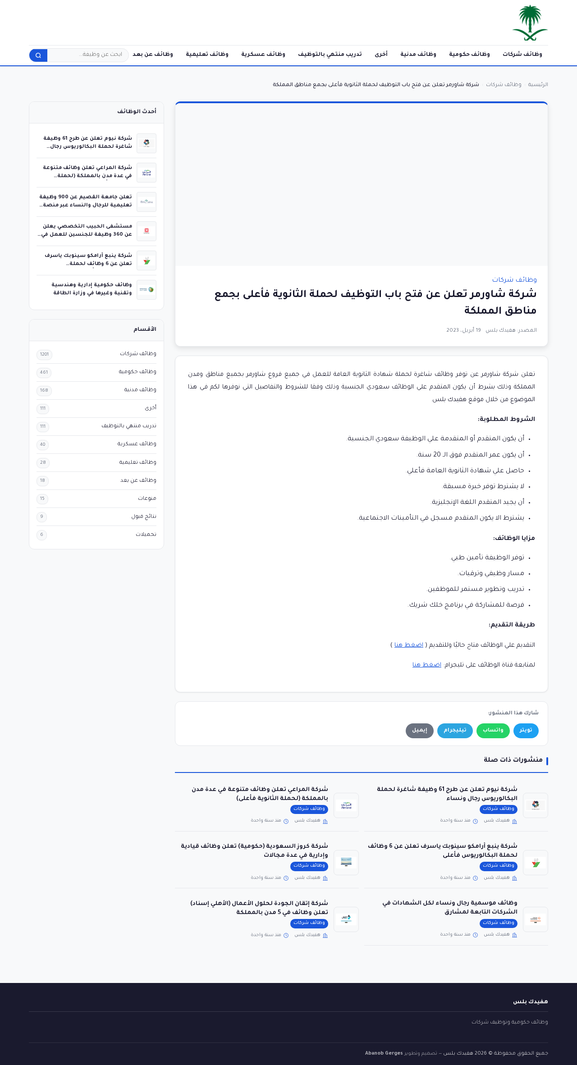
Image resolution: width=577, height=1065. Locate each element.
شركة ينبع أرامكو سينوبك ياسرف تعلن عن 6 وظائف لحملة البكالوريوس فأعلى (88, 263)
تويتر (526, 731)
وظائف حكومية (469, 55)
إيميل (419, 731)
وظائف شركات (522, 55)
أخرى (381, 55)
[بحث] (38, 55)
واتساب (493, 731)
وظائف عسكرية (263, 55)
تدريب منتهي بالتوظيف (330, 55)
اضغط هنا (408, 645)
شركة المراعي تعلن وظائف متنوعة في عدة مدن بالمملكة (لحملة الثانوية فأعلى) (87, 176)
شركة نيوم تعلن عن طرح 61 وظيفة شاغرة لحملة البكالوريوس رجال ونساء (87, 146)
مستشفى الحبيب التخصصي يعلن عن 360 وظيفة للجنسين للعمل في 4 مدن (86, 234)
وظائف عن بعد (153, 55)
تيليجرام (455, 731)
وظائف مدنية (418, 55)
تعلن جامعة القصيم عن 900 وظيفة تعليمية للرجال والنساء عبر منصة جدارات (85, 205)
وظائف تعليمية (207, 55)
